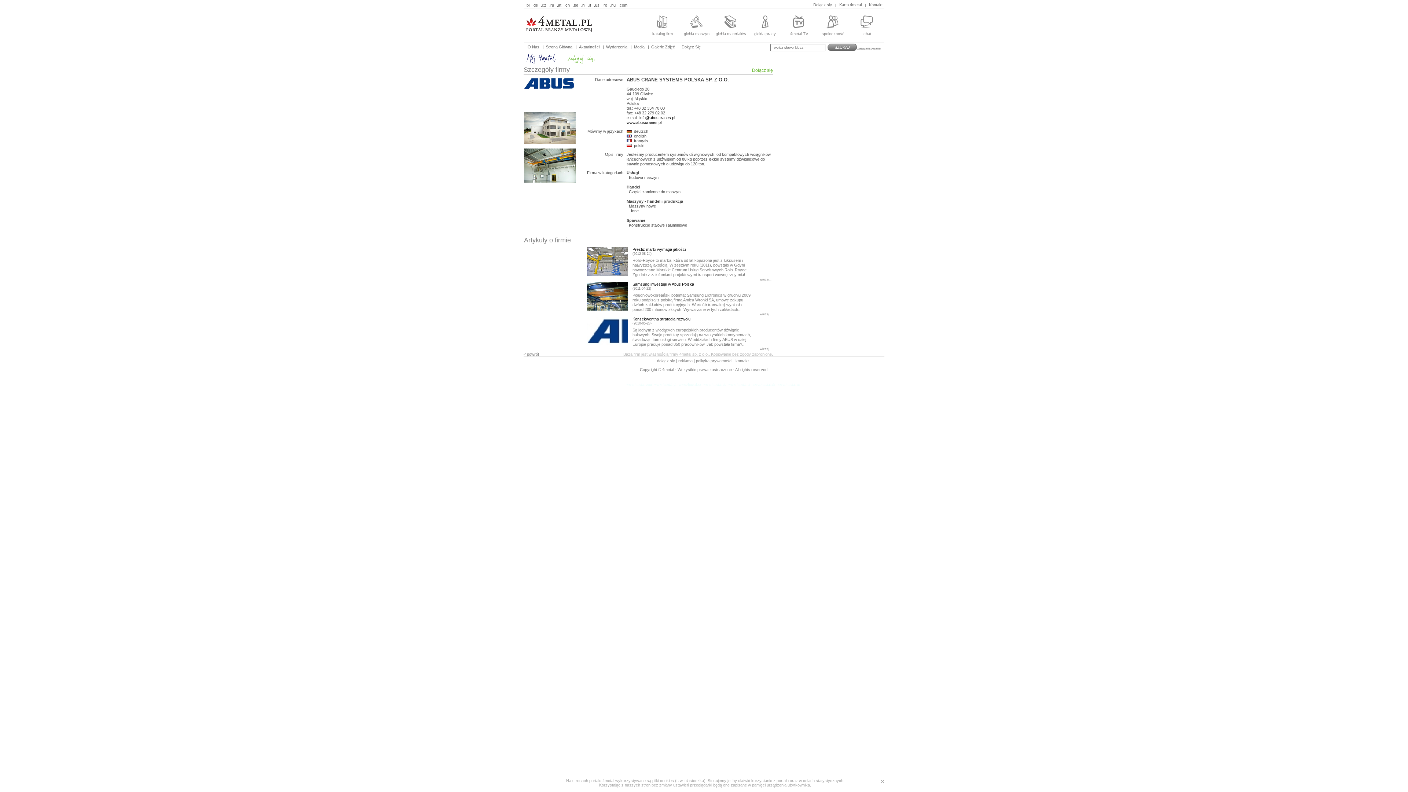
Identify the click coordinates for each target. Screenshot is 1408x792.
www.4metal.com (639, 384)
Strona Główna (559, 47)
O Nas (533, 47)
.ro (604, 5)
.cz (543, 5)
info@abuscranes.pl (657, 117)
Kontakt (876, 5)
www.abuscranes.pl (644, 122)
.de (535, 5)
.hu (613, 5)
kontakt (742, 361)
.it (589, 5)
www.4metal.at (739, 384)
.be (575, 5)
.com (623, 5)
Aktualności (589, 47)
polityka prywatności (714, 361)
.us (597, 5)
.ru (551, 5)
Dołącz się (822, 5)
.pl (527, 5)
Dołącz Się (691, 47)
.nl (583, 5)
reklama (685, 361)
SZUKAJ (842, 47)
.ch (567, 5)
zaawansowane (869, 48)
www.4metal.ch (763, 384)
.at (559, 5)
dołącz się (666, 361)
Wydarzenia (616, 47)
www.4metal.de (714, 384)
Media (639, 47)
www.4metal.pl (665, 384)
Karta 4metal (850, 5)
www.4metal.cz (690, 384)
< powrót (531, 354)
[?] (570, 36)
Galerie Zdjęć (663, 47)
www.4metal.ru (788, 384)
